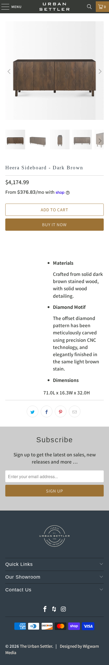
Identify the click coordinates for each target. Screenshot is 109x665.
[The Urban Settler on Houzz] (54, 609)
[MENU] (3, 6)
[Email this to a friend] (74, 411)
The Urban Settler (36, 646)
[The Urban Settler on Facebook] (45, 609)
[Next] (100, 71)
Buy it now (54, 224)
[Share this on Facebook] (46, 411)
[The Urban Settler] (54, 6)
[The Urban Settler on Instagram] (63, 609)
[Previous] (9, 71)
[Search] (89, 6)
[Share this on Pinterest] (60, 411)
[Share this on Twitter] (32, 411)
